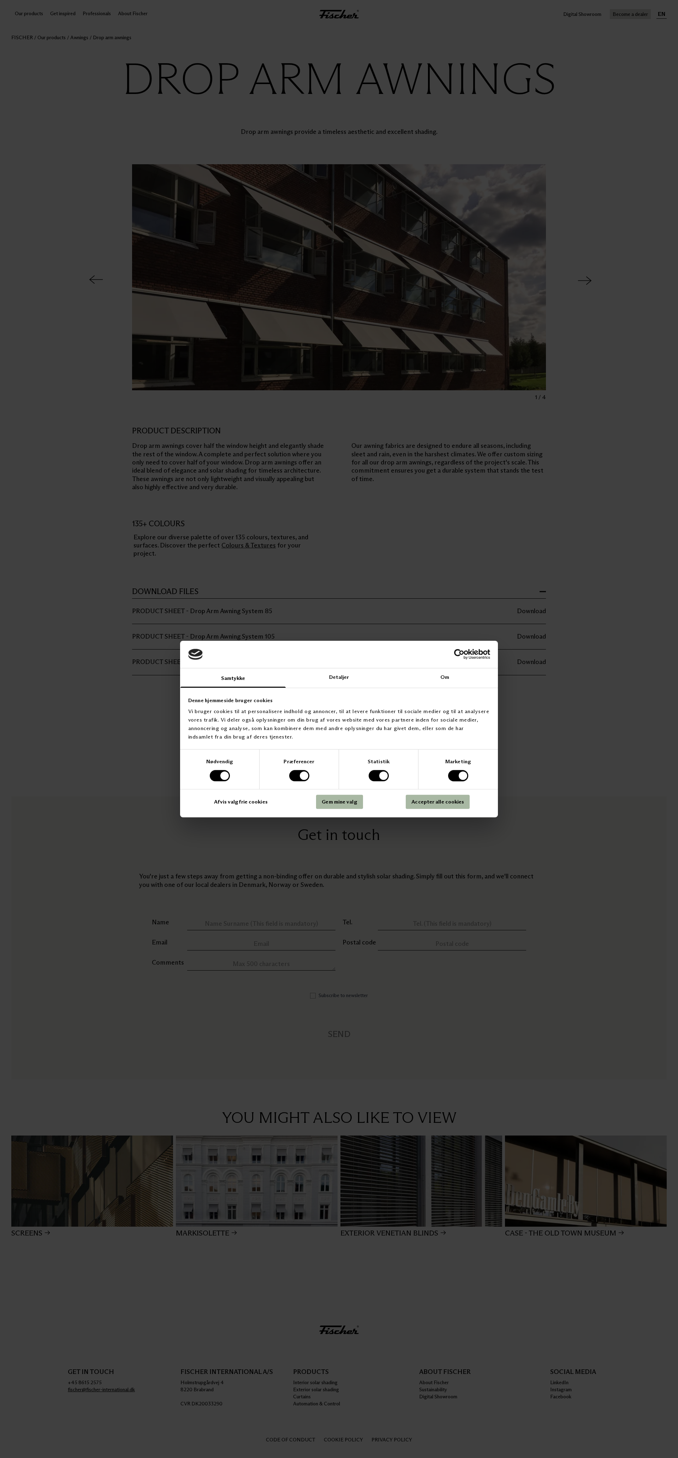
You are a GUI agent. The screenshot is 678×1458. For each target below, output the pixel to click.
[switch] (299, 775)
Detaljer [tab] (339, 677)
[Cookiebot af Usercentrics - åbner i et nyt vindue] (459, 654)
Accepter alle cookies (437, 801)
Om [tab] (444, 677)
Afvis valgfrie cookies (241, 801)
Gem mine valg (339, 801)
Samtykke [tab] (233, 678)
